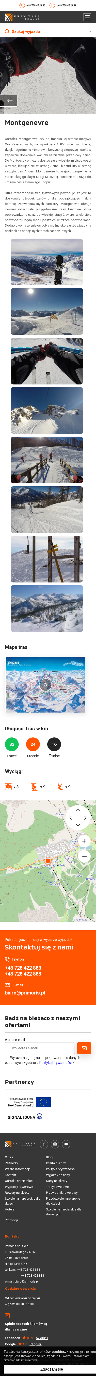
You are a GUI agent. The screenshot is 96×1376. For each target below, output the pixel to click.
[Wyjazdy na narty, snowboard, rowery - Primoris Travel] (22, 17)
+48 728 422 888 (67, 5)
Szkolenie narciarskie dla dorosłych (63, 1212)
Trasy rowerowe (57, 1187)
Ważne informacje (18, 1169)
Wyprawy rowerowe (19, 1187)
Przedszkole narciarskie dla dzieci (63, 1201)
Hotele (9, 1209)
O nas (9, 1157)
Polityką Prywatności (55, 1063)
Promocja (11, 1220)
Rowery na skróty (17, 1192)
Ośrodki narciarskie (18, 1181)
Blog (49, 1157)
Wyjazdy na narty (58, 1175)
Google (23, 1344)
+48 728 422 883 (36, 5)
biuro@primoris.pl (25, 993)
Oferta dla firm (56, 1163)
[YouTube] (66, 1144)
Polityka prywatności (60, 1169)
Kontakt (10, 1175)
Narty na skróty (56, 1181)
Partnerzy (11, 1163)
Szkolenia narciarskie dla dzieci (22, 1201)
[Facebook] (44, 1144)
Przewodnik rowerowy (62, 1192)
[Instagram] (55, 1144)
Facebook (26, 1338)
